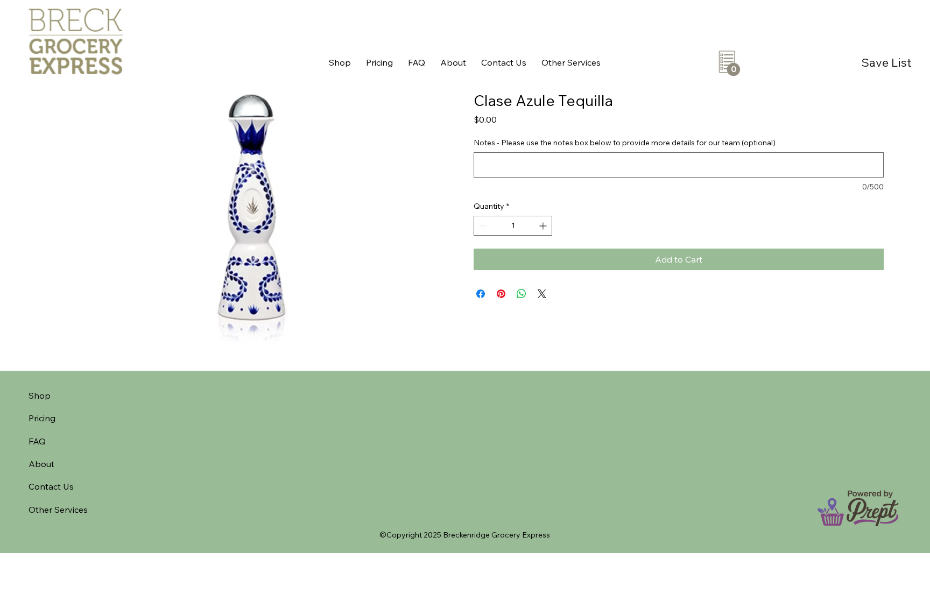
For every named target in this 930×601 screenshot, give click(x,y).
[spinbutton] (513, 225)
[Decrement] (482, 225)
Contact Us (51, 486)
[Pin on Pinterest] (501, 293)
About (41, 463)
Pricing (42, 418)
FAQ (37, 441)
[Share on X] (542, 293)
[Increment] (544, 225)
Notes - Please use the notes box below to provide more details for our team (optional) (625, 142)
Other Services (58, 509)
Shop (40, 395)
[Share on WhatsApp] (521, 293)
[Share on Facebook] (480, 293)
